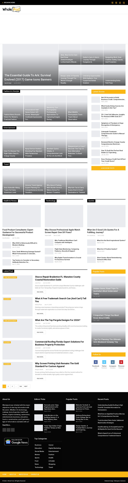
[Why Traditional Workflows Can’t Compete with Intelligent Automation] (49, 242)
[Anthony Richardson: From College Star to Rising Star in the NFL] (70, 417)
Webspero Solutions (120, 481)
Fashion (51, 454)
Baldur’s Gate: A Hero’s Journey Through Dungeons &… (91, 59)
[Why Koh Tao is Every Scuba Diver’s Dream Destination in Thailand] (77, 181)
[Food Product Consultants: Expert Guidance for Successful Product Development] (21, 216)
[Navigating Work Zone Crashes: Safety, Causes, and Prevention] (114, 54)
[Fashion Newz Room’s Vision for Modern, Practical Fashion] (13, 108)
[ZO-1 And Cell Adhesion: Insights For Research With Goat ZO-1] (95, 117)
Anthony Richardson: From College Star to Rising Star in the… (83, 417)
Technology (39, 467)
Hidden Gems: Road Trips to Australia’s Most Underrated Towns (105, 291)
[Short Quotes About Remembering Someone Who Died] (91, 260)
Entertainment (54, 451)
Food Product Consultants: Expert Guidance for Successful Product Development (17, 232)
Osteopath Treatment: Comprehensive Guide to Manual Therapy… (112, 133)
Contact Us (35, 474)
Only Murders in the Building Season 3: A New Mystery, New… (51, 417)
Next (26, 386)
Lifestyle (52, 461)
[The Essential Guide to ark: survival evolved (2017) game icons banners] (30, 65)
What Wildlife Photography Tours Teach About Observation (75, 115)
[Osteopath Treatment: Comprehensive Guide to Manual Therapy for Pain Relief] (95, 134)
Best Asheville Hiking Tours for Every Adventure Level (12, 190)
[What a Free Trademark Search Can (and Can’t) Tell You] (17, 306)
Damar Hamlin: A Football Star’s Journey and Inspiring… (84, 428)
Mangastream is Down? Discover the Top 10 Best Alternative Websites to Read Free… (77, 151)
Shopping (52, 464)
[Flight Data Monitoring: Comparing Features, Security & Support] (49, 251)
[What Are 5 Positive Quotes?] (91, 251)
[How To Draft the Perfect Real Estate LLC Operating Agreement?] (95, 153)
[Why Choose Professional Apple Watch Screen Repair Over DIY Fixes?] (64, 216)
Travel (51, 467)
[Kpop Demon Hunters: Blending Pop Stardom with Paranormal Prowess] (34, 145)
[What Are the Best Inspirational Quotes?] (91, 242)
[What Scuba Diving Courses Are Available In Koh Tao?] (95, 108)
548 (21, 386)
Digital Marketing (55, 448)
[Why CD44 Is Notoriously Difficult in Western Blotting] (6, 245)
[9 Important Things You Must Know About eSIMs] (108, 311)
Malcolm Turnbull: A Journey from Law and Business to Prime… (84, 407)
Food (36, 461)
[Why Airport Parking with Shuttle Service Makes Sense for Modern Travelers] (55, 181)
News (37, 464)
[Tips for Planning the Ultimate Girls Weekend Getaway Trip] (108, 336)
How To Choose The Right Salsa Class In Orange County (12, 153)
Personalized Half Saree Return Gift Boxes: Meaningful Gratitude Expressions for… (33, 114)
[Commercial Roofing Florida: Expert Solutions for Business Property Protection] (17, 349)
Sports (37, 458)
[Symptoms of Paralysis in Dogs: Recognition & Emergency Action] (95, 125)
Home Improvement (10, 277)
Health (51, 458)
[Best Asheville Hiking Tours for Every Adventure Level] (13, 181)
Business (7, 299)
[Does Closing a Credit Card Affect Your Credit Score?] (95, 161)
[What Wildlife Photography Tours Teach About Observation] (77, 108)
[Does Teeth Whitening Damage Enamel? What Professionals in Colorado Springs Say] (6, 254)
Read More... (40, 292)
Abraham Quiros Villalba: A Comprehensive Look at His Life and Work (55, 152)
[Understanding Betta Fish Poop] (114, 75)
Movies (37, 454)
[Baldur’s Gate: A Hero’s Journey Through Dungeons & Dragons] (92, 54)
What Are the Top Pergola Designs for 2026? (57, 320)
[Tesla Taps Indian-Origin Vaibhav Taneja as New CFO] (38, 428)
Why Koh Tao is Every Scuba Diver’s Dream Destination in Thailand (76, 190)
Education (38, 448)
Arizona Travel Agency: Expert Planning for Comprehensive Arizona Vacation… (34, 188)
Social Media (39, 451)
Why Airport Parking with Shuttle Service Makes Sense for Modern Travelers (54, 188)
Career (51, 445)
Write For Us (23, 474)
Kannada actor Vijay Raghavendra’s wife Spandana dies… (51, 407)
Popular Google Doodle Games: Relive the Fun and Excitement (37, 2)
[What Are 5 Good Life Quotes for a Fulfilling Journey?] (106, 216)
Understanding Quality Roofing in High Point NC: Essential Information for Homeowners (110, 407)
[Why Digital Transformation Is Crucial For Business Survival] (49, 260)
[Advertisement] (64, 29)
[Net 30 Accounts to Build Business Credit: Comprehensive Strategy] (95, 99)
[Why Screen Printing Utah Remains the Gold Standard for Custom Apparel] (17, 371)
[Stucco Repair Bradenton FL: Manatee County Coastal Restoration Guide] (17, 285)
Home (4, 474)
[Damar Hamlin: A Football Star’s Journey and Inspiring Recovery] (70, 428)
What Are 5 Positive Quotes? (107, 249)
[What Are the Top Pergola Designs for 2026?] (17, 328)
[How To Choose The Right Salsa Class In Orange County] (13, 145)
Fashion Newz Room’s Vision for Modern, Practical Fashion (12, 117)
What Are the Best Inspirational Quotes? (111, 240)
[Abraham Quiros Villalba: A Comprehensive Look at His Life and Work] (55, 145)
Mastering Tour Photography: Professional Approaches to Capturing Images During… (53, 113)
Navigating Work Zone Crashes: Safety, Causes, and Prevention (114, 59)
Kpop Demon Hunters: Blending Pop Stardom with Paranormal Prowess (33, 152)
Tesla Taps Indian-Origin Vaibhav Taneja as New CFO (53, 428)
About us (12, 474)
